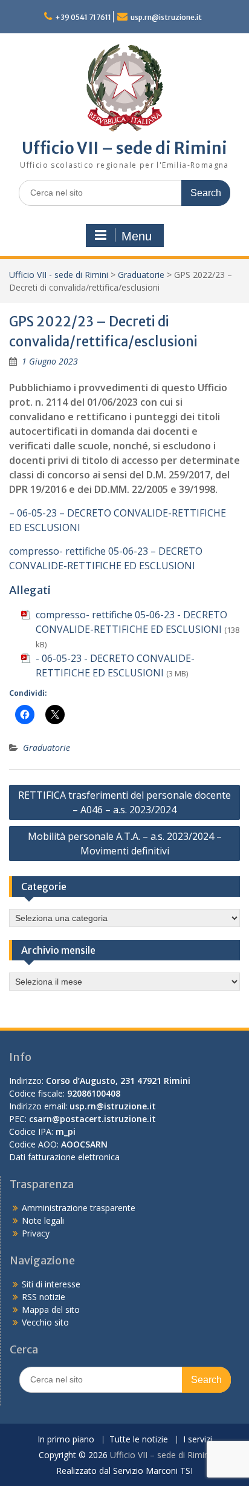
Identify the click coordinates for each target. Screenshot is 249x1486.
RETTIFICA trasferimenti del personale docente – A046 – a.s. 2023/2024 (124, 802)
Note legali (43, 1220)
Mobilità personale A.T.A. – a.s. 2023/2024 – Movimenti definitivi (125, 843)
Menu (136, 236)
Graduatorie (141, 274)
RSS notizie (43, 1297)
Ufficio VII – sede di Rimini (124, 148)
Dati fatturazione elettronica (64, 1157)
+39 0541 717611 (83, 17)
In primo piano (65, 1440)
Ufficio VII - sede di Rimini (58, 274)
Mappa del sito (51, 1309)
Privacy (36, 1233)
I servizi (197, 1440)
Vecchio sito (45, 1322)
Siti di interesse (51, 1284)
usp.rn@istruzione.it (166, 17)
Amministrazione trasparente (78, 1208)
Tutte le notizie (138, 1440)
